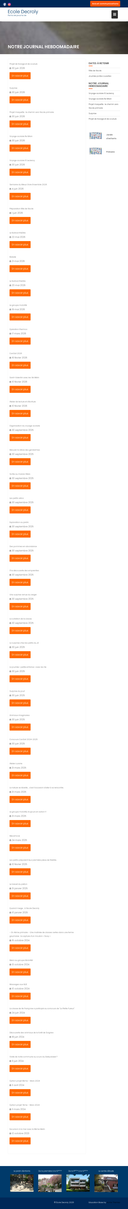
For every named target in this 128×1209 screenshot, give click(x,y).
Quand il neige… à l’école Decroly (24, 908)
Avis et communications (105, 3)
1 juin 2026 (17, 212)
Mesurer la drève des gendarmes (25, 450)
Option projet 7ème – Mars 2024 (25, 1105)
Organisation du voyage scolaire (25, 425)
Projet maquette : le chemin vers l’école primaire (32, 112)
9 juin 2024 (18, 1061)
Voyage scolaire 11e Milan (21, 136)
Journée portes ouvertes (100, 76)
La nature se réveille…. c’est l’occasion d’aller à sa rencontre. (37, 787)
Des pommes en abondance (23, 546)
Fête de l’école (95, 70)
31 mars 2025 (19, 767)
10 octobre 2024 (21, 988)
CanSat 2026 (16, 353)
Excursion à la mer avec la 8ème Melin (27, 1129)
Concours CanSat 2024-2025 (24, 739)
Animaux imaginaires (20, 715)
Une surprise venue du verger (23, 594)
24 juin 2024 (18, 1012)
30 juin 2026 (18, 68)
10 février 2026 (19, 381)
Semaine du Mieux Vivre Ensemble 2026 (28, 184)
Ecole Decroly (23, 11)
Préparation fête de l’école (21, 208)
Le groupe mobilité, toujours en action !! (28, 811)
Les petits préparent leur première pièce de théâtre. (33, 860)
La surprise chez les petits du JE (24, 643)
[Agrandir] (98, 135)
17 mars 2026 (19, 333)
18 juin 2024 (18, 1036)
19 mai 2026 (18, 309)
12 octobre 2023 (20, 1133)
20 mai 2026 (18, 285)
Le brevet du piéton (18, 884)
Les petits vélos (17, 498)
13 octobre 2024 (20, 964)
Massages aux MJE (18, 984)
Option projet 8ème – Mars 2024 (25, 1081)
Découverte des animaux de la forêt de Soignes (32, 1032)
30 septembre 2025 (23, 430)
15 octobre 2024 (21, 940)
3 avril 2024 (18, 1085)
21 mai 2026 (18, 261)
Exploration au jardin (19, 522)
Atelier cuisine (16, 763)
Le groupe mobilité (18, 305)
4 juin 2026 (18, 188)
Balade (13, 257)
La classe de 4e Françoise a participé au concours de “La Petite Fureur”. (42, 1008)
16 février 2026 (19, 357)
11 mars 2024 (19, 1109)
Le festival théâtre (18, 232)
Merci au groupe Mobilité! (21, 960)
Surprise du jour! (17, 691)
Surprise (13, 88)
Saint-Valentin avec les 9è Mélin (24, 377)
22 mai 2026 (18, 237)
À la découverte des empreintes (24, 570)
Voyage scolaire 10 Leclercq (22, 160)
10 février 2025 (19, 864)
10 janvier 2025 (20, 912)
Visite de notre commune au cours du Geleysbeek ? (34, 1056)
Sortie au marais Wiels (20, 474)
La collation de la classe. (21, 618)
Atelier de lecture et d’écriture (23, 401)
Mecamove (15, 836)
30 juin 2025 (18, 647)
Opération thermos (18, 329)
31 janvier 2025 (20, 888)
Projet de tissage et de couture (23, 64)
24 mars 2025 (19, 840)
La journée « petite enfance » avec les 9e (28, 667)
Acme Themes (113, 1202)
